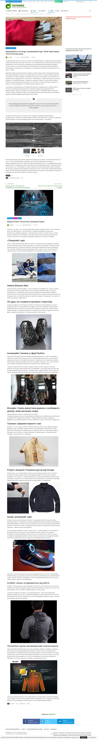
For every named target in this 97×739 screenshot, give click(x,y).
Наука (52, 11)
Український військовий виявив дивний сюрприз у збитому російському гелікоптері (78, 64)
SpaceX (38, 1)
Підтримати (59, 1)
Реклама (66, 1)
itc (11, 175)
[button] (34, 151)
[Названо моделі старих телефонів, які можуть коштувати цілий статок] (69, 75)
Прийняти (83, 737)
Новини (25, 1)
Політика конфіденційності (13, 729)
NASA (34, 1)
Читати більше (92, 737)
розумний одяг (22, 703)
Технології (13, 48)
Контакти (46, 729)
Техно (34, 11)
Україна (30, 1)
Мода (15, 218)
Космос (43, 11)
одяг (17, 703)
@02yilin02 (52, 714)
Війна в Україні (12, 11)
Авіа (78, 59)
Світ (58, 11)
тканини (28, 703)
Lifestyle (65, 11)
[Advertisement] (78, 34)
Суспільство (24, 11)
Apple (46, 1)
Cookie (23, 729)
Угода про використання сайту (35, 729)
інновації (12, 703)
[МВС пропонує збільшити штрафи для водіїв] (69, 90)
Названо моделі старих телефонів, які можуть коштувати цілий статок (82, 75)
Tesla (42, 1)
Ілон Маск (50, 1)
